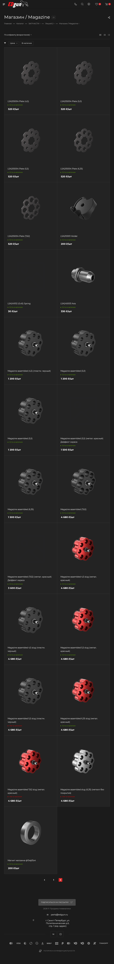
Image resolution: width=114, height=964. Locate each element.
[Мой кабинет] (89, 4)
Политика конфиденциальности (59, 951)
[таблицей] (109, 35)
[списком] (104, 35)
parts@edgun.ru (59, 914)
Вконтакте (53, 934)
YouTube (61, 934)
